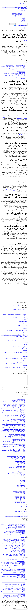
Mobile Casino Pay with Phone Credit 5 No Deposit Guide (13, 569)
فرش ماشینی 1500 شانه (17, 13)
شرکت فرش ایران (21, 486)
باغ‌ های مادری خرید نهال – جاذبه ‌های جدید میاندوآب (14, 436)
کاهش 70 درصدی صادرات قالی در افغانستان (15, 586)
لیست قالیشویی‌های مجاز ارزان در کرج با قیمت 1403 (13, 427)
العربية (23, 18)
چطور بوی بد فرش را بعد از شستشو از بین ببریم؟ (14, 429)
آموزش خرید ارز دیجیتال (11, 189)
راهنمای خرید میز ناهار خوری (18, 439)
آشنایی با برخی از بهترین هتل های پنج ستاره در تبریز (14, 404)
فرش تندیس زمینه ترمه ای (19, 493)
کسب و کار (25, 40)
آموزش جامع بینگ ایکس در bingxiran (19, 309)
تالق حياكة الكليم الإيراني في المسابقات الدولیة (15, 541)
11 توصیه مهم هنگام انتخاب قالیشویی (17, 422)
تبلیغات (23, 4)
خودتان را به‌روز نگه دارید (20, 74)
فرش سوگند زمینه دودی (19, 501)
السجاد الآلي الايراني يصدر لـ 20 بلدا (17, 550)
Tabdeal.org (20, 134)
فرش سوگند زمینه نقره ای (19, 499)
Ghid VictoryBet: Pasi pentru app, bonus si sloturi (14, 596)
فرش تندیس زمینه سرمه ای (19, 494)
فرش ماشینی (22, 463)
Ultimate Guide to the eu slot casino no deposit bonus (14, 540)
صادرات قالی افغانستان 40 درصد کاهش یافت (15, 588)
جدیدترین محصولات (20, 488)
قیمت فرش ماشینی (20, 462)
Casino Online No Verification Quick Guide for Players (13, 539)
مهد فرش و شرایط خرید (19, 475)
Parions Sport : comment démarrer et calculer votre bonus (13, 591)
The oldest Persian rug (20, 526)
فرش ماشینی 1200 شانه (17, 14)
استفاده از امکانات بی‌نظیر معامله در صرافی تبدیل (15, 69)
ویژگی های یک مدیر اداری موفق (18, 440)
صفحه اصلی (22, 10)
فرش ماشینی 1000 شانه (17, 15)
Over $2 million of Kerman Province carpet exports (14, 528)
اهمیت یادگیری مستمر (20, 76)
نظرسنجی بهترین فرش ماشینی (18, 457)
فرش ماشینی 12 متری (20, 461)
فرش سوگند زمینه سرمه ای (19, 498)
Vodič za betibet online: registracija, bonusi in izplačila (14, 595)
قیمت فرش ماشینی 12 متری (18, 459)
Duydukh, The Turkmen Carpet (18, 523)
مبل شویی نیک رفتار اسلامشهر (18, 400)
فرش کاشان (22, 456)
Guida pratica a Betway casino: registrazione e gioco (14, 597)
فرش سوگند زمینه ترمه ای (19, 497)
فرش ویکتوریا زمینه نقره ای (19, 491)
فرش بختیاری (22, 483)
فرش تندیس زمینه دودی (19, 496)
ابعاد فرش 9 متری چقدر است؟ (18, 458)
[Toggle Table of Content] (26, 62)
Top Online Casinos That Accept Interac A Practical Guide (13, 562)
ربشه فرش (22, 482)
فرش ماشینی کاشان (20, 466)
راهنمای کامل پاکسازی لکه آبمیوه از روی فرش (15, 415)
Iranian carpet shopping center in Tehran (16, 527)
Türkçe (23, 19)
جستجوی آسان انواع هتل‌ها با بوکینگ (17, 435)
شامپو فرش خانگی (21, 485)
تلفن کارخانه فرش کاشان (12, 456)
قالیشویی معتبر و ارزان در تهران (18, 419)
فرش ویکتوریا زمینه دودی (19, 492)
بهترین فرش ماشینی (20, 464)
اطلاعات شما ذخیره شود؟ (20, 392)
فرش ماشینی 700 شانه (17, 16)
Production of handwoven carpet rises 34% (16, 534)
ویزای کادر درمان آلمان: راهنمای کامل (16, 437)
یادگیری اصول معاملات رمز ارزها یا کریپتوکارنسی (15, 65)
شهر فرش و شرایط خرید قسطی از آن (16, 473)
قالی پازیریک (22, 480)
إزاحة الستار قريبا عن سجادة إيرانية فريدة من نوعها (14, 554)
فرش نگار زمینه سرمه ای (19, 502)
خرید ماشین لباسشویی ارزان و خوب (17, 434)
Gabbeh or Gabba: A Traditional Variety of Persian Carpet (13, 524)
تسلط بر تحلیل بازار (21, 71)
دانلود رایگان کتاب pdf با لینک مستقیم (17, 467)
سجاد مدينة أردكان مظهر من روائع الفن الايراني (15, 555)
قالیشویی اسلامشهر (20, 399)
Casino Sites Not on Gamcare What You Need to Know (13, 565)
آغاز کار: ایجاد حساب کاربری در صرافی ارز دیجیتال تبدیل (14, 68)
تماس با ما (22, 3)
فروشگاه (23, 11)
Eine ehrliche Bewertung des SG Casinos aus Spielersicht (13, 572)
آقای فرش (22, 471)
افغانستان (23, 21)
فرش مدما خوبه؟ (21, 474)
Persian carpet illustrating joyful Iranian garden (15, 531)
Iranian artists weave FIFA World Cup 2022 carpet (14, 525)
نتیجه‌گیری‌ (23, 78)
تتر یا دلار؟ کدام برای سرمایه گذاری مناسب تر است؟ (13, 430)
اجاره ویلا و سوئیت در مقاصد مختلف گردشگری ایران (13, 424)
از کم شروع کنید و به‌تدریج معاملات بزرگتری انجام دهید (14, 73)
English (23, 20)
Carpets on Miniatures (20, 530)
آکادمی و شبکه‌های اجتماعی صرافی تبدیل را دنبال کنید (14, 75)
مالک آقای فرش (15, 471)
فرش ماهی (22, 481)
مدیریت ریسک (22, 72)
